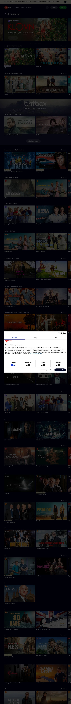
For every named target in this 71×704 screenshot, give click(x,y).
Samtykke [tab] (14, 337)
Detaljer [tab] (36, 337)
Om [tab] (56, 337)
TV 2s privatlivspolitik (35, 353)
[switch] (28, 365)
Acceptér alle (60, 370)
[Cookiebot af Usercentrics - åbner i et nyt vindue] (60, 333)
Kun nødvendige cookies (45, 370)
